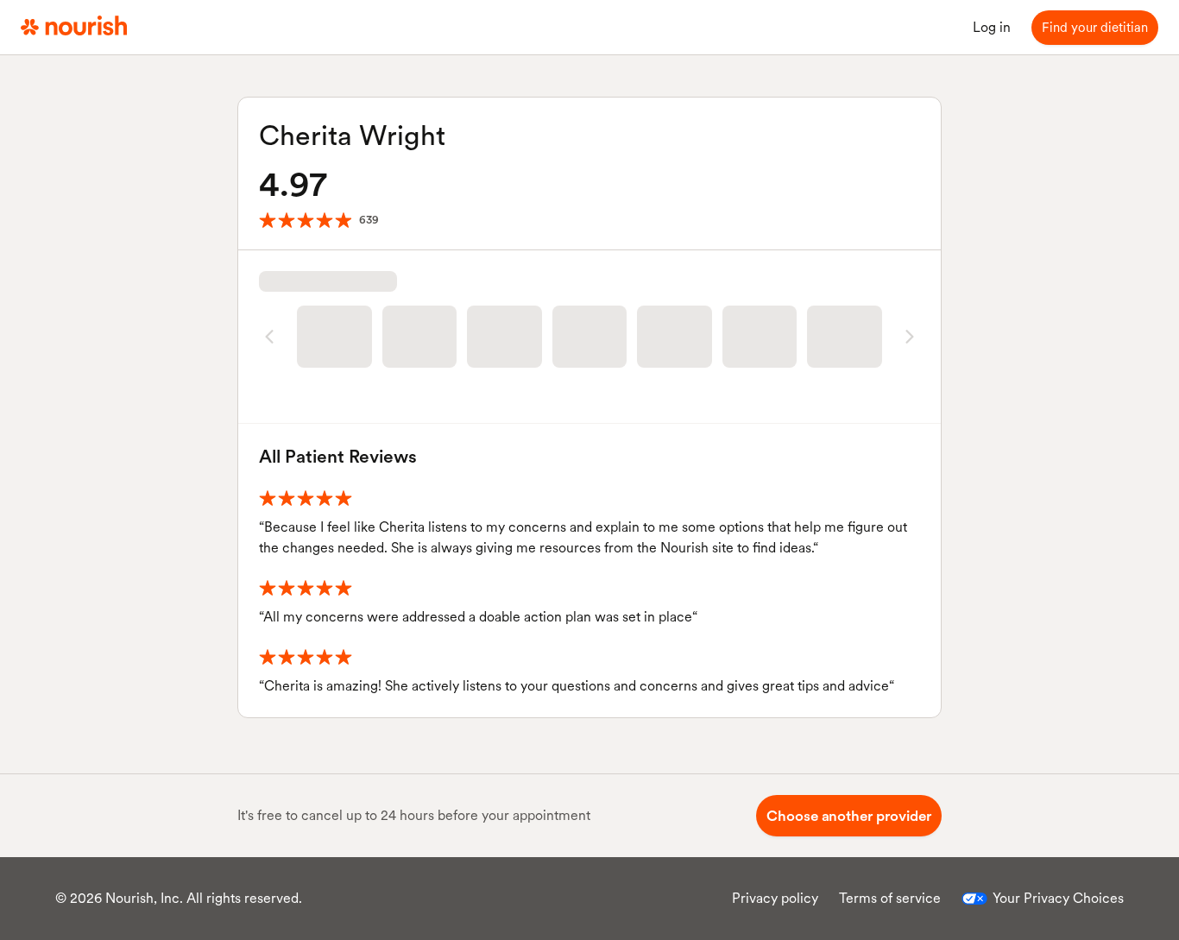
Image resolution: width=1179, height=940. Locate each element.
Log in (992, 27)
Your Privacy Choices (1058, 898)
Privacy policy (775, 898)
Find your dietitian (1095, 27)
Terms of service (890, 898)
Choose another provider (848, 815)
